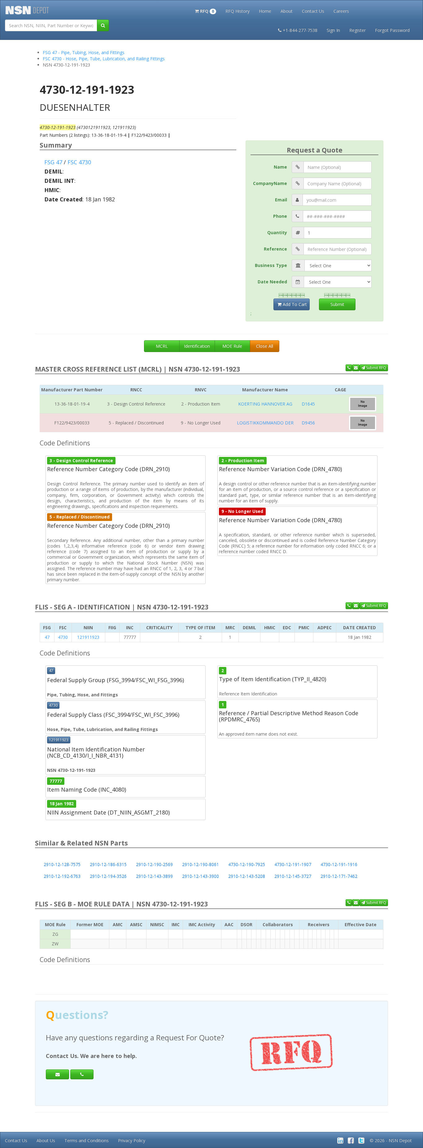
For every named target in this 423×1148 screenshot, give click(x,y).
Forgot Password (392, 30)
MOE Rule (232, 346)
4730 (63, 637)
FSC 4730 (79, 162)
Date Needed (272, 282)
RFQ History (237, 11)
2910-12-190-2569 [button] (154, 864)
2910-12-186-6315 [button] (108, 864)
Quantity (277, 232)
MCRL (162, 346)
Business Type (271, 265)
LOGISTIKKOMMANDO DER (265, 423)
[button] (205, 10)
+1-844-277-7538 (300, 30)
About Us (46, 1140)
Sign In (333, 30)
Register (357, 30)
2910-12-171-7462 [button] (339, 876)
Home (265, 11)
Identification (197, 346)
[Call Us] (349, 367)
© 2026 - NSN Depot (391, 1140)
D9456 (308, 423)
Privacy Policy (131, 1140)
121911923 (88, 637)
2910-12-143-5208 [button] (246, 876)
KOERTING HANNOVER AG (265, 404)
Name (280, 167)
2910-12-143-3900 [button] (200, 876)
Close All (264, 346)
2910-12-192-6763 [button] (62, 876)
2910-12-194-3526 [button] (108, 876)
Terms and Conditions (86, 1140)
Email (281, 200)
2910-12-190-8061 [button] (200, 864)
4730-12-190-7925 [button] (246, 864)
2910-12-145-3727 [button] (292, 876)
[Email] (57, 1074)
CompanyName (270, 183)
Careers (341, 11)
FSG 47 (53, 162)
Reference (275, 249)
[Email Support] (356, 367)
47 (47, 637)
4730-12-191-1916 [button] (339, 864)
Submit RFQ (375, 367)
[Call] (82, 1074)
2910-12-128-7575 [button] (62, 864)
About (287, 11)
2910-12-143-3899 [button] (154, 876)
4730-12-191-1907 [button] (292, 864)
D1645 (308, 404)
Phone (280, 216)
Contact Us (313, 11)
